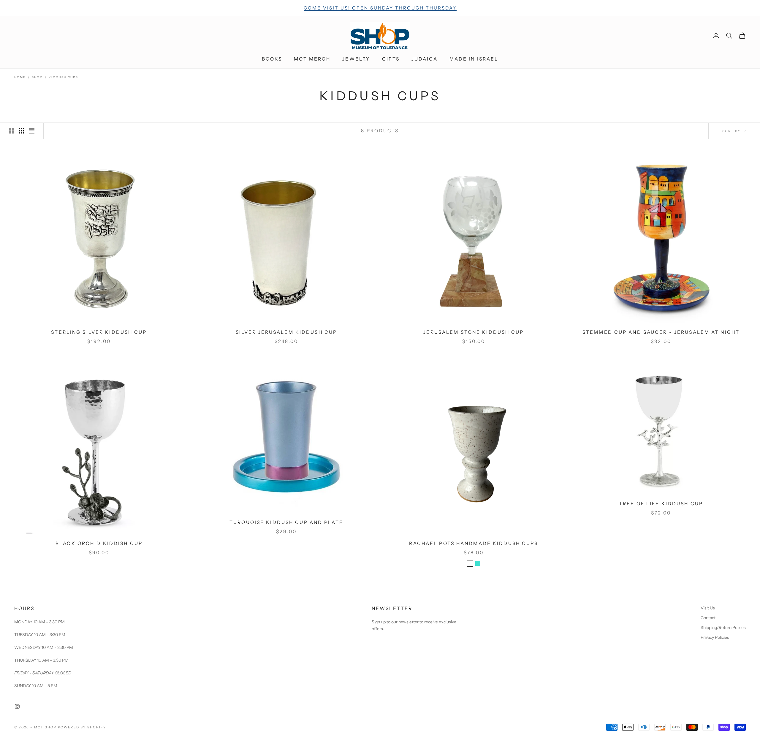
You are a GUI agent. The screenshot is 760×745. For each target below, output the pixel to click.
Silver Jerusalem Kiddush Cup (286, 332)
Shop (37, 77)
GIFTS (391, 59)
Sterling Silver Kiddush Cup (99, 332)
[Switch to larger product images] (11, 131)
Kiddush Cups (63, 77)
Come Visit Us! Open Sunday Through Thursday (380, 8)
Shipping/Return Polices (723, 627)
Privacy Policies (715, 637)
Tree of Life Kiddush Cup (661, 503)
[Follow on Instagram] (17, 706)
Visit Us (708, 608)
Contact (708, 617)
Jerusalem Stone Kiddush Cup (473, 332)
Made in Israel (473, 59)
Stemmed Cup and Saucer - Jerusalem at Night (661, 332)
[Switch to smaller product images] (21, 131)
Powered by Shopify (82, 727)
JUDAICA (424, 59)
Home (20, 77)
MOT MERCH (312, 59)
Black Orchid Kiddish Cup (99, 543)
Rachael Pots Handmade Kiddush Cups (473, 543)
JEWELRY (356, 59)
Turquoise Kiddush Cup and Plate (286, 522)
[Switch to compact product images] (31, 131)
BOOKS (272, 59)
